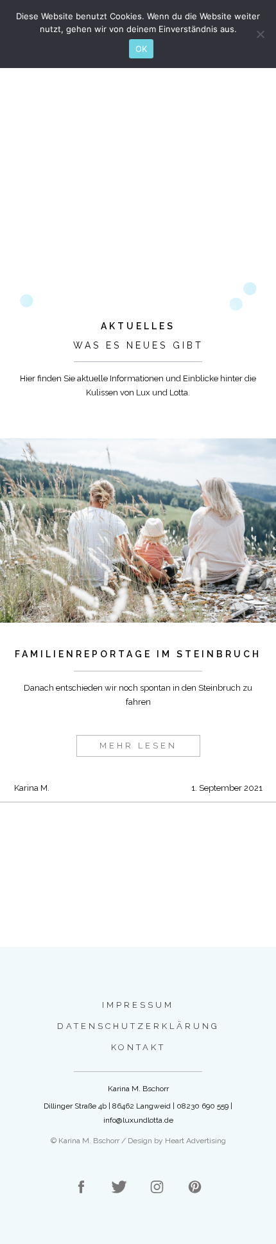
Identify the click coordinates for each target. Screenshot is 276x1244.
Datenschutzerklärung (138, 1026)
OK (141, 49)
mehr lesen (138, 745)
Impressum (138, 1005)
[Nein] (260, 34)
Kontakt (138, 1047)
